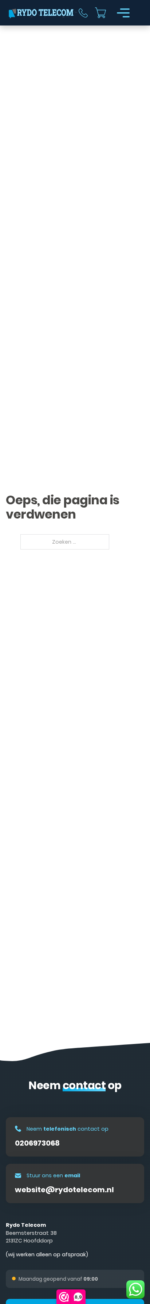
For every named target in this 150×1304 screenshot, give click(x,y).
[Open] (123, 13)
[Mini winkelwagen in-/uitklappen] (100, 12)
